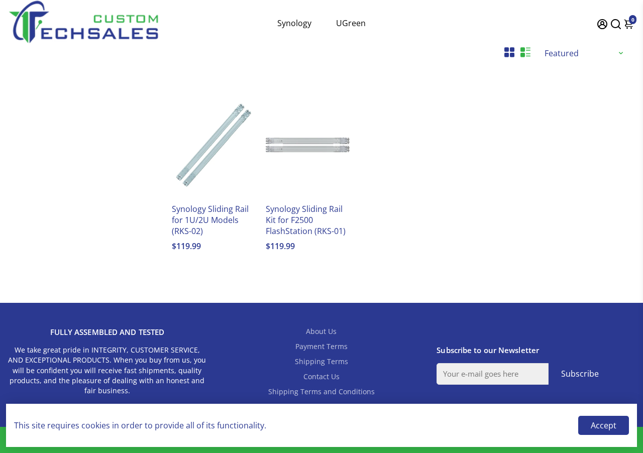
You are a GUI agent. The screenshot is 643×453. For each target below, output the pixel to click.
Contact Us (321, 376)
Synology (294, 23)
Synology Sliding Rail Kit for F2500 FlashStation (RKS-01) (306, 220)
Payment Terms (321, 346)
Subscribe (580, 373)
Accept (603, 425)
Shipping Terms (321, 361)
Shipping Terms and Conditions (321, 391)
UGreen (351, 23)
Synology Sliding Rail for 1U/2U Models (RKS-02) (210, 220)
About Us (321, 331)
